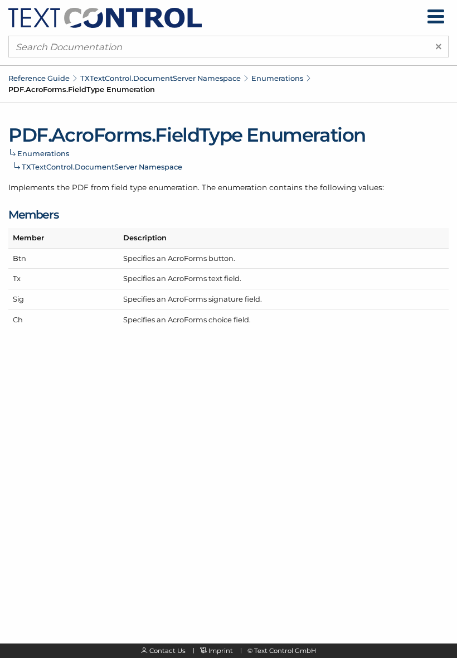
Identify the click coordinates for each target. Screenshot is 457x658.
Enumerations (277, 78)
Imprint (220, 651)
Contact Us (167, 651)
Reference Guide (39, 78)
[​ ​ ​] (435, 16)
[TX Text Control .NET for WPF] (105, 17)
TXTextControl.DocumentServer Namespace (160, 78)
